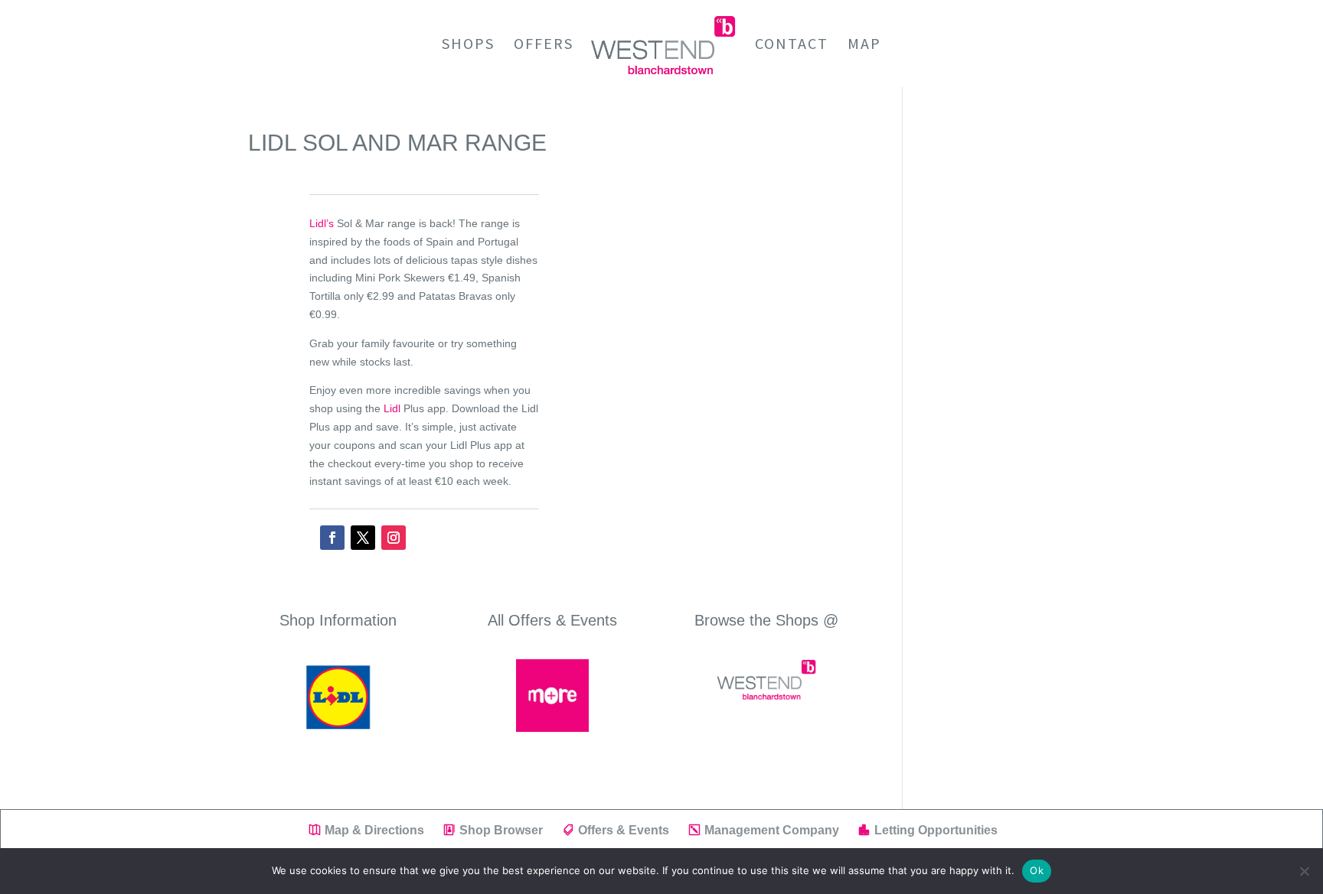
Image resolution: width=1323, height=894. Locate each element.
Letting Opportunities (936, 830)
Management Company (771, 830)
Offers (543, 45)
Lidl (392, 408)
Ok (1037, 870)
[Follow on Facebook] (332, 537)
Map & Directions (374, 830)
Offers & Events (623, 830)
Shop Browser (501, 830)
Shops (468, 45)
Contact (791, 45)
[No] (1304, 871)
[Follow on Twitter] (363, 537)
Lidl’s (321, 223)
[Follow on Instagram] (393, 537)
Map (864, 45)
